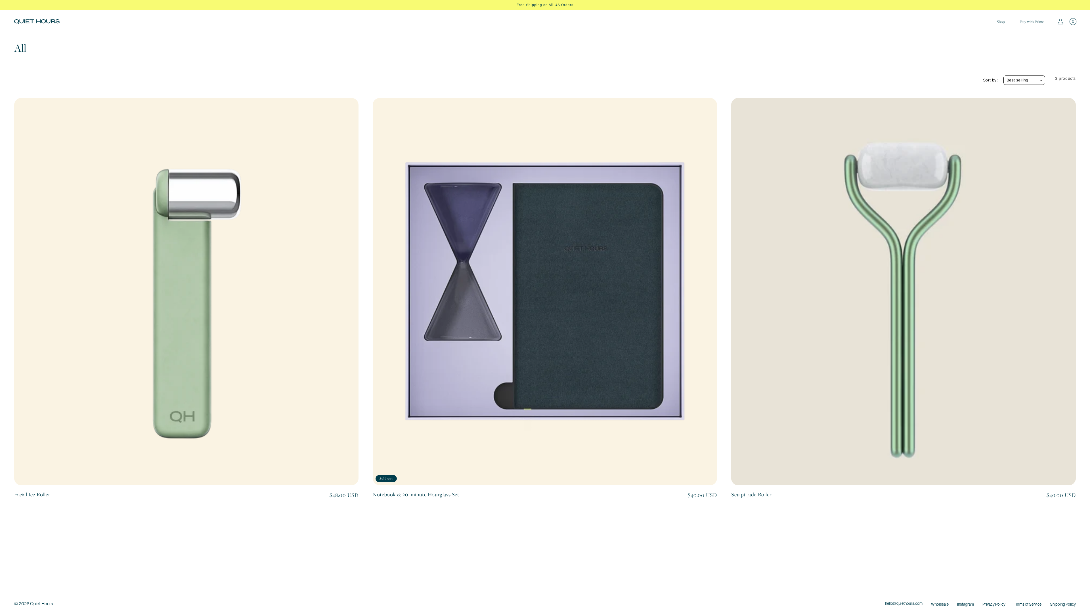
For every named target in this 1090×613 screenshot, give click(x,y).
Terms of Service (1027, 604)
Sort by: (990, 80)
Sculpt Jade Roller (751, 494)
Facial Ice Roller (32, 494)
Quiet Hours (41, 603)
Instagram (965, 604)
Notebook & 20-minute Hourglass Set (416, 494)
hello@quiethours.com (904, 603)
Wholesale (940, 604)
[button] (1073, 21)
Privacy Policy (993, 604)
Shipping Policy (1063, 604)
